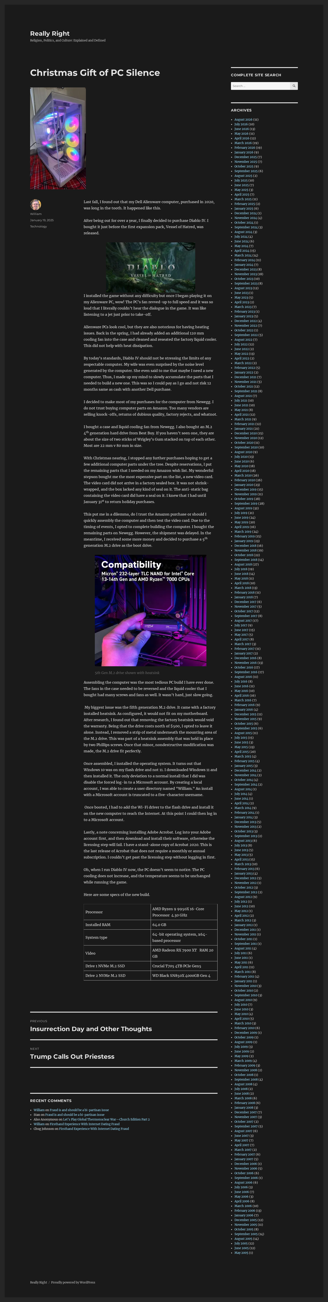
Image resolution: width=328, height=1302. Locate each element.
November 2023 (246, 274)
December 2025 (246, 157)
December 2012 (245, 878)
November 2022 (246, 326)
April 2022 (242, 358)
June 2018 (241, 574)
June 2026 (242, 129)
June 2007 (242, 1136)
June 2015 (241, 742)
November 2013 (245, 827)
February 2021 (245, 424)
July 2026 (241, 124)
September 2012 (246, 892)
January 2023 (244, 316)
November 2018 (246, 550)
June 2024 (242, 241)
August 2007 (243, 1131)
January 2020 (244, 485)
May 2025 (241, 190)
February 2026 (245, 148)
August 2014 (243, 789)
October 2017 (244, 611)
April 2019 (242, 527)
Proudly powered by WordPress (73, 1282)
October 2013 (244, 831)
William (36, 214)
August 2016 (243, 677)
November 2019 (246, 494)
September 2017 (246, 616)
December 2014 (245, 770)
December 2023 (246, 269)
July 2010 (241, 1005)
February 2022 (245, 368)
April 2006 (242, 1201)
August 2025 (243, 176)
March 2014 (243, 808)
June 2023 (242, 293)
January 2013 (244, 873)
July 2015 (241, 738)
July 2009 (241, 1047)
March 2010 (243, 1023)
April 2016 (242, 695)
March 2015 (243, 756)
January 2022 (244, 372)
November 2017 (246, 607)
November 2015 (246, 719)
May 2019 (241, 522)
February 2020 (245, 480)
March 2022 (243, 363)
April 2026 (242, 138)
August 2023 (243, 288)
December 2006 (246, 1164)
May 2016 (241, 691)
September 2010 (246, 995)
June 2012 (241, 906)
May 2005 (241, 1253)
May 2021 (241, 410)
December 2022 (246, 321)
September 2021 (246, 391)
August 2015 (243, 733)
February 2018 (245, 592)
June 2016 (242, 686)
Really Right (50, 33)
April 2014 (242, 803)
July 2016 (241, 681)
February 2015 (245, 761)
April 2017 (242, 639)
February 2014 (245, 813)
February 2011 (244, 976)
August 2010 (243, 1000)
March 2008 (243, 1098)
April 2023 (242, 302)
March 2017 (243, 644)
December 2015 (245, 714)
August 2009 (244, 1042)
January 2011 (243, 981)
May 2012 (241, 911)
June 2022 (242, 349)
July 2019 (241, 513)
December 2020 (246, 433)
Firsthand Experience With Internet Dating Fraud (85, 1124)
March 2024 (243, 255)
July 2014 (241, 794)
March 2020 (243, 475)
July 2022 (241, 344)
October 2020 (244, 443)
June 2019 (242, 518)
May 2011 (241, 962)
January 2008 (244, 1108)
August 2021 (243, 396)
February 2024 (245, 260)
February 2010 (245, 1028)
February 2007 (245, 1154)
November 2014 (246, 775)
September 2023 (246, 283)
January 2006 (244, 1215)
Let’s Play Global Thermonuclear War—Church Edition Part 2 (106, 1119)
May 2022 (241, 354)
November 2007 (246, 1117)
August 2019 (243, 508)
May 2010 (241, 1014)
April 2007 (242, 1145)
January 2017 (244, 653)
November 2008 (246, 1070)
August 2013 (243, 841)
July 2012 (241, 902)
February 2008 (245, 1103)
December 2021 (245, 377)
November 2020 (246, 438)
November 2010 (246, 986)
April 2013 (242, 859)
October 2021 (244, 386)
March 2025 (243, 199)
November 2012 (246, 883)
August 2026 (244, 120)
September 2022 (246, 335)
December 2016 (246, 658)
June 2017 (241, 630)
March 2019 (243, 532)
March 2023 (243, 307)
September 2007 (246, 1126)
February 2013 (244, 869)
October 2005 (244, 1229)
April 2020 (242, 471)
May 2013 (241, 855)
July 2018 (241, 569)
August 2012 (243, 897)
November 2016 (246, 663)
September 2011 (246, 944)
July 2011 (241, 953)
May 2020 (241, 466)
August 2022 (243, 340)
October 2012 (244, 887)
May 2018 (241, 578)
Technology (38, 226)
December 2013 (245, 822)
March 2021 (243, 419)
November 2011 (245, 934)
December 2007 (246, 1112)
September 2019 (246, 504)
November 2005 (246, 1225)
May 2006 (242, 1197)
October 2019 (244, 499)
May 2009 (242, 1056)
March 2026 (243, 143)
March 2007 (243, 1150)
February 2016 (245, 705)
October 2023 (244, 279)
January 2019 (244, 541)
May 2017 (241, 635)
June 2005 (242, 1248)
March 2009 (243, 1061)
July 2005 (241, 1243)
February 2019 (245, 536)
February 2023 (245, 312)
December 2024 (246, 213)
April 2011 (241, 967)
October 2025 (244, 166)
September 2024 (246, 227)
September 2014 (246, 784)
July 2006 (241, 1187)
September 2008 (246, 1079)
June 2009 (242, 1051)
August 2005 (243, 1239)
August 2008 (243, 1084)
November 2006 (246, 1168)
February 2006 (245, 1211)
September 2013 (246, 836)
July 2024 (241, 237)
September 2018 (246, 560)
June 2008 (242, 1094)
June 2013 (241, 850)
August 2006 (244, 1182)
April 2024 (242, 251)
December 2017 (245, 602)
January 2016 (244, 710)
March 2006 (243, 1206)
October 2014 (244, 780)
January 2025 (244, 208)
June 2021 (241, 405)
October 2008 (244, 1075)
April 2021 (242, 415)
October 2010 (244, 990)
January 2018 (244, 597)
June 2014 (241, 799)
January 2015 (244, 766)
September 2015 (246, 728)
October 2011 (244, 939)
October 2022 (244, 330)
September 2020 (246, 447)
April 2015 (242, 752)
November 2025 (246, 162)
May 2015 (241, 747)
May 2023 (241, 297)
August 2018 (243, 564)
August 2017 (243, 621)
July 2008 (241, 1089)
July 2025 (241, 180)
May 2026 (242, 134)
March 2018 (243, 588)
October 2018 (244, 555)
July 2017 (241, 625)
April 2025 (242, 194)
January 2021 (244, 429)
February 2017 (245, 649)
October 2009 (244, 1037)
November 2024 (246, 218)
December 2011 (245, 930)
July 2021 (241, 400)
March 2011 (243, 972)
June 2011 (241, 958)
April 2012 (242, 916)
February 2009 (245, 1065)
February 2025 (245, 204)
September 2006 (246, 1178)
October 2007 (244, 1122)
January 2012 (244, 925)
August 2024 (243, 232)
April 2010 (242, 1019)
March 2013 (243, 864)
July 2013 (241, 845)
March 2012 (243, 920)
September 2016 (246, 672)
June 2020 (242, 461)
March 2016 (243, 700)
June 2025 (242, 185)
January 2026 (244, 152)
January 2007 (244, 1159)
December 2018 (245, 546)
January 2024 (244, 265)
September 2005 (246, 1234)
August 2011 (243, 948)
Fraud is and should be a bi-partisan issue (79, 1110)
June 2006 (242, 1192)
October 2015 (244, 724)
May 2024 (241, 246)
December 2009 (246, 1033)
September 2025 (246, 171)
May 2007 (241, 1140)
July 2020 (241, 457)
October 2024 (244, 223)
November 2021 (246, 382)
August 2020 (243, 452)
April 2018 (242, 583)
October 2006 (244, 1173)
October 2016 (244, 667)
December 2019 (246, 489)
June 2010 (241, 1009)
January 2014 (244, 817)
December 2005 (246, 1220)
